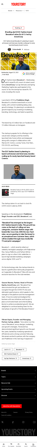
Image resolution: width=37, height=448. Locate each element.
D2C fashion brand (10, 354)
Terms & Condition (6, 415)
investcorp (25, 358)
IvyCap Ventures (9, 358)
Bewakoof (19, 349)
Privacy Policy (29, 412)
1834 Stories (26, 49)
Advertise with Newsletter (11, 406)
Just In (6, 349)
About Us (3, 412)
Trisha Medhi (16, 49)
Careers (15, 412)
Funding (17, 28)
